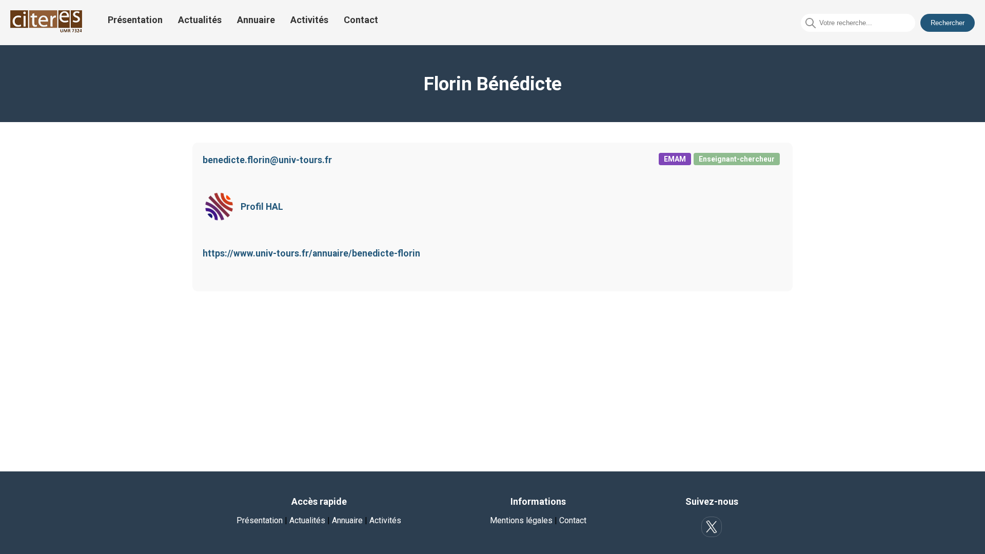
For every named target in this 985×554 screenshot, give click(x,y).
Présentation (135, 19)
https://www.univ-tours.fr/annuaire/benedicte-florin (311, 253)
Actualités (200, 19)
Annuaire (256, 19)
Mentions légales (521, 520)
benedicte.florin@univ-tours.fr (267, 160)
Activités (309, 19)
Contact (361, 19)
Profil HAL (262, 207)
